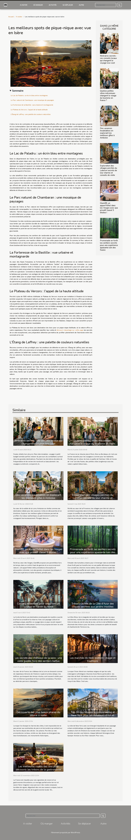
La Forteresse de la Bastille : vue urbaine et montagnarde (32, 105)
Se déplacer (68, 5)
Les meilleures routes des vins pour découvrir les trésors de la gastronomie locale (38, 769)
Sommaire (17, 90)
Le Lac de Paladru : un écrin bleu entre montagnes (29, 95)
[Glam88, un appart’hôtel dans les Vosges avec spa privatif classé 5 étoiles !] (109, 190)
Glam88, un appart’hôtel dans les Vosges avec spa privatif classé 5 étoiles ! (109, 208)
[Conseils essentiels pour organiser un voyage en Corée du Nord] (38, 594)
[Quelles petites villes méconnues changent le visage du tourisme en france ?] (109, 78)
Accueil (11, 17)
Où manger (38, 5)
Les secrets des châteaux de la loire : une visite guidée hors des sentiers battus (38, 659)
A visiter (23, 5)
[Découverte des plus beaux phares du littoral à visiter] (38, 703)
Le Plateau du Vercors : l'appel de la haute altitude (29, 109)
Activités (52, 5)
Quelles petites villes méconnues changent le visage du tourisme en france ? (108, 96)
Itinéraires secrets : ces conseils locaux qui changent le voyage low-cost (108, 59)
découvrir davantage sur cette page (70, 330)
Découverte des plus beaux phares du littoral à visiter (38, 714)
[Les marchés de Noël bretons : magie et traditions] (93, 648)
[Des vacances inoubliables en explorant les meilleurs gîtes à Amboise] (109, 116)
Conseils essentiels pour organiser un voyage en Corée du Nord (38, 605)
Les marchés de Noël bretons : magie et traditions (92, 659)
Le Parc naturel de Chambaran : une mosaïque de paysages (32, 100)
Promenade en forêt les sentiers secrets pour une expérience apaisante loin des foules (109, 245)
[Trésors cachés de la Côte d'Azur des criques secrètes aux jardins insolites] (93, 594)
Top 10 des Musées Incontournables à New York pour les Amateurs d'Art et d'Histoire (92, 715)
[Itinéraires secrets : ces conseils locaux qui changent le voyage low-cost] (109, 43)
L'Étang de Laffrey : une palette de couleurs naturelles (31, 114)
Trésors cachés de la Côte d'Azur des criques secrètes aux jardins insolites (92, 605)
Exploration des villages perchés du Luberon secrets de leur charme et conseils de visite (108, 170)
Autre (81, 5)
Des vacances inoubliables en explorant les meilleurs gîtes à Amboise (107, 133)
